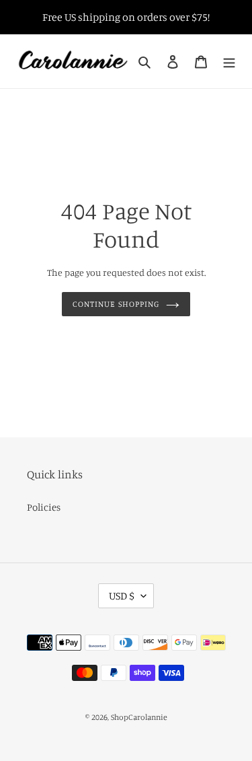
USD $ (121, 595)
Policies (43, 507)
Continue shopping (116, 304)
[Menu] (229, 61)
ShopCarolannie (139, 717)
